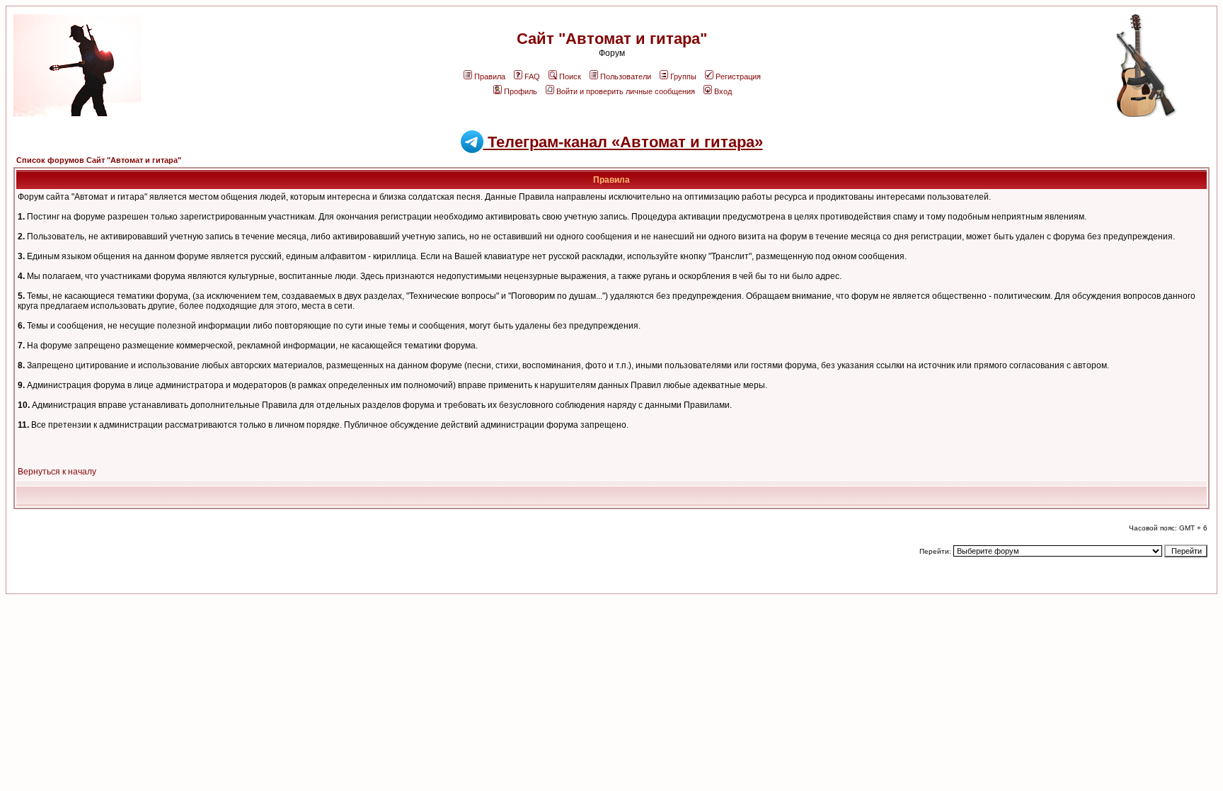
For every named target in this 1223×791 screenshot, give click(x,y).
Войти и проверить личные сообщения (625, 91)
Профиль (520, 91)
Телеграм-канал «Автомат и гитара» (623, 142)
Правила (489, 76)
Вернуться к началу (57, 472)
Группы (683, 76)
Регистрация (738, 76)
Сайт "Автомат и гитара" (612, 38)
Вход (723, 91)
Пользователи (625, 76)
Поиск (570, 76)
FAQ (532, 76)
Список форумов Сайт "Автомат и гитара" (98, 160)
